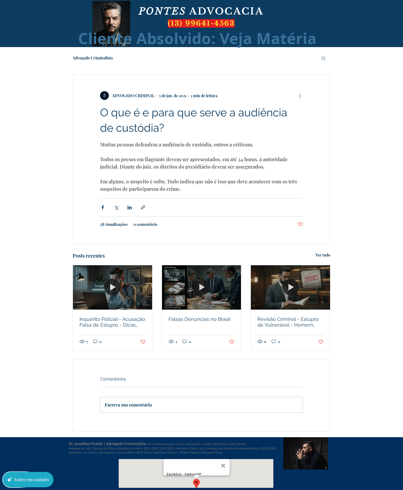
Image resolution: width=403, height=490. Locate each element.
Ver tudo (323, 255)
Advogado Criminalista (93, 57)
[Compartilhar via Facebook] (102, 207)
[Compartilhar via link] (143, 207)
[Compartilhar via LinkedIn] (129, 207)
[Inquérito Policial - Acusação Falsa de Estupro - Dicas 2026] (112, 287)
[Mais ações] (299, 95)
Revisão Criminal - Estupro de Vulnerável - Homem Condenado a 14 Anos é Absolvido (288, 322)
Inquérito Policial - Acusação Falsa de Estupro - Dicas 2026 (112, 322)
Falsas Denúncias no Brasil (200, 319)
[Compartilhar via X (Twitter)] (116, 207)
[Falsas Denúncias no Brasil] (201, 287)
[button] (323, 58)
